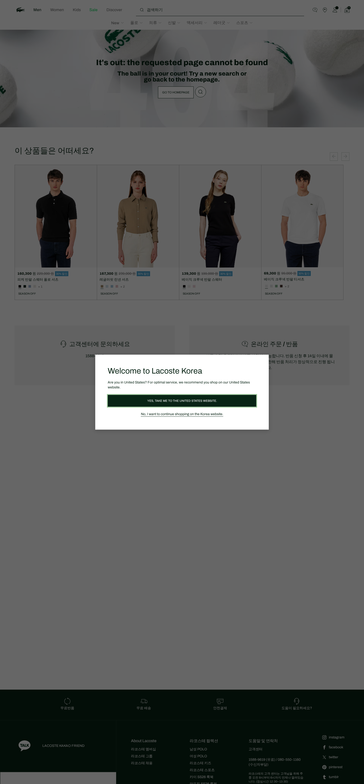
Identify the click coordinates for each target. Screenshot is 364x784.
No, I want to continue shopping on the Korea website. (182, 414)
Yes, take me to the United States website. (182, 401)
